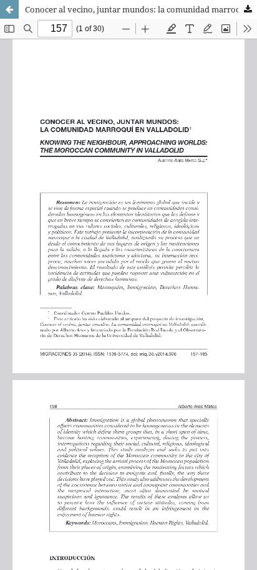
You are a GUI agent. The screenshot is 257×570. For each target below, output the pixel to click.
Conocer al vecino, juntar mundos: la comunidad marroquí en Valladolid (141, 9)
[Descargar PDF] (247, 9)
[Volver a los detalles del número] (9, 9)
